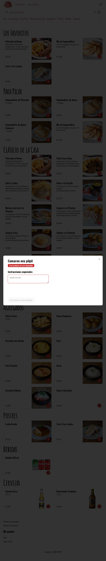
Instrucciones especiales (20, 272)
